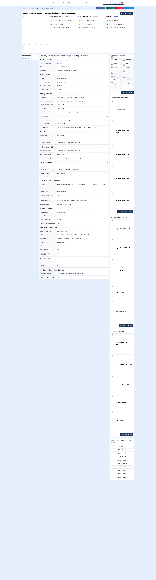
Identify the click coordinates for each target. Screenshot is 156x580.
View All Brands (127, 92)
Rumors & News (68, 3)
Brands (77, 3)
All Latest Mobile (126, 434)
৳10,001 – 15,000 (121, 453)
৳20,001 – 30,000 (122, 460)
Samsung (115, 16)
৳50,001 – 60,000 (122, 470)
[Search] (122, 3)
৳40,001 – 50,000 (122, 467)
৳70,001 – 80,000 (122, 477)
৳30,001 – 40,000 (122, 463)
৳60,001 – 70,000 (122, 473)
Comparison (56, 3)
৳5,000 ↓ (121, 446)
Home (48, 3)
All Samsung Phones (125, 212)
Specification (25, 58)
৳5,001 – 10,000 (122, 450)
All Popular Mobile (126, 325)
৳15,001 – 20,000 (121, 456)
